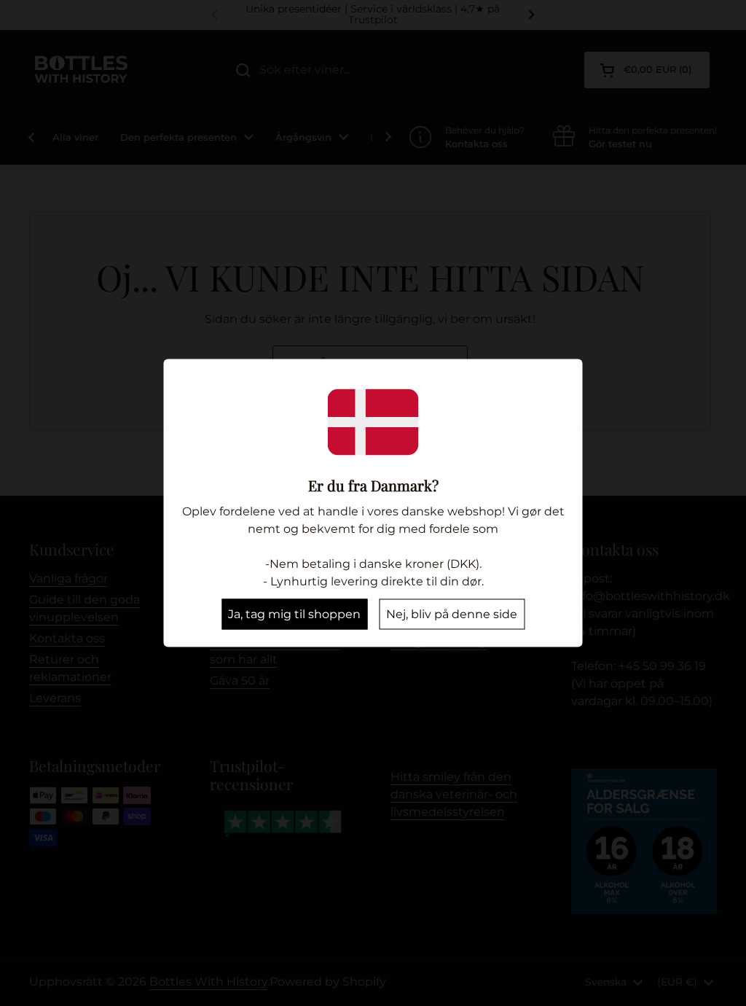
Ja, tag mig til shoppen (294, 614)
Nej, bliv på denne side (451, 614)
